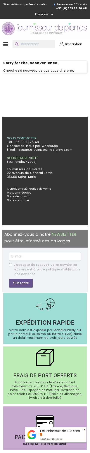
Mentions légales (19, 192)
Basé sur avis (51, 439)
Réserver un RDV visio (71, 4)
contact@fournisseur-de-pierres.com (45, 150)
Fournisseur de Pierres (60, 430)
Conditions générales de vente (29, 188)
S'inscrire (21, 283)
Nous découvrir (18, 196)
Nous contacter (18, 200)
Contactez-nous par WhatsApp (32, 146)
